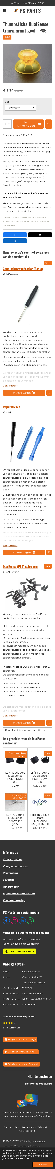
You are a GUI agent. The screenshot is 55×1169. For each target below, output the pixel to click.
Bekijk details (10, 385)
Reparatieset (11, 407)
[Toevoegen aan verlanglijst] (48, 124)
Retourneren (11, 886)
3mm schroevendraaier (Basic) (23, 268)
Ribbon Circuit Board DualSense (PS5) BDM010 (39, 819)
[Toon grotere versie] (27, 1100)
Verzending (10, 873)
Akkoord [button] (43, 1164)
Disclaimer (34, 1146)
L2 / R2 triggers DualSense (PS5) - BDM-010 (15, 777)
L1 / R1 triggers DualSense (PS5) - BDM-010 (40, 777)
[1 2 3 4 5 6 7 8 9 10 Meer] (7, 124)
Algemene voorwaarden (19, 893)
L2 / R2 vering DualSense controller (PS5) (15, 819)
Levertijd (9, 879)
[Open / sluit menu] (4, 10)
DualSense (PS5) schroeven (20, 566)
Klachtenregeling (14, 900)
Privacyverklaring (21, 1146)
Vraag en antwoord (15, 866)
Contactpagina (12, 859)
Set (7, 101)
